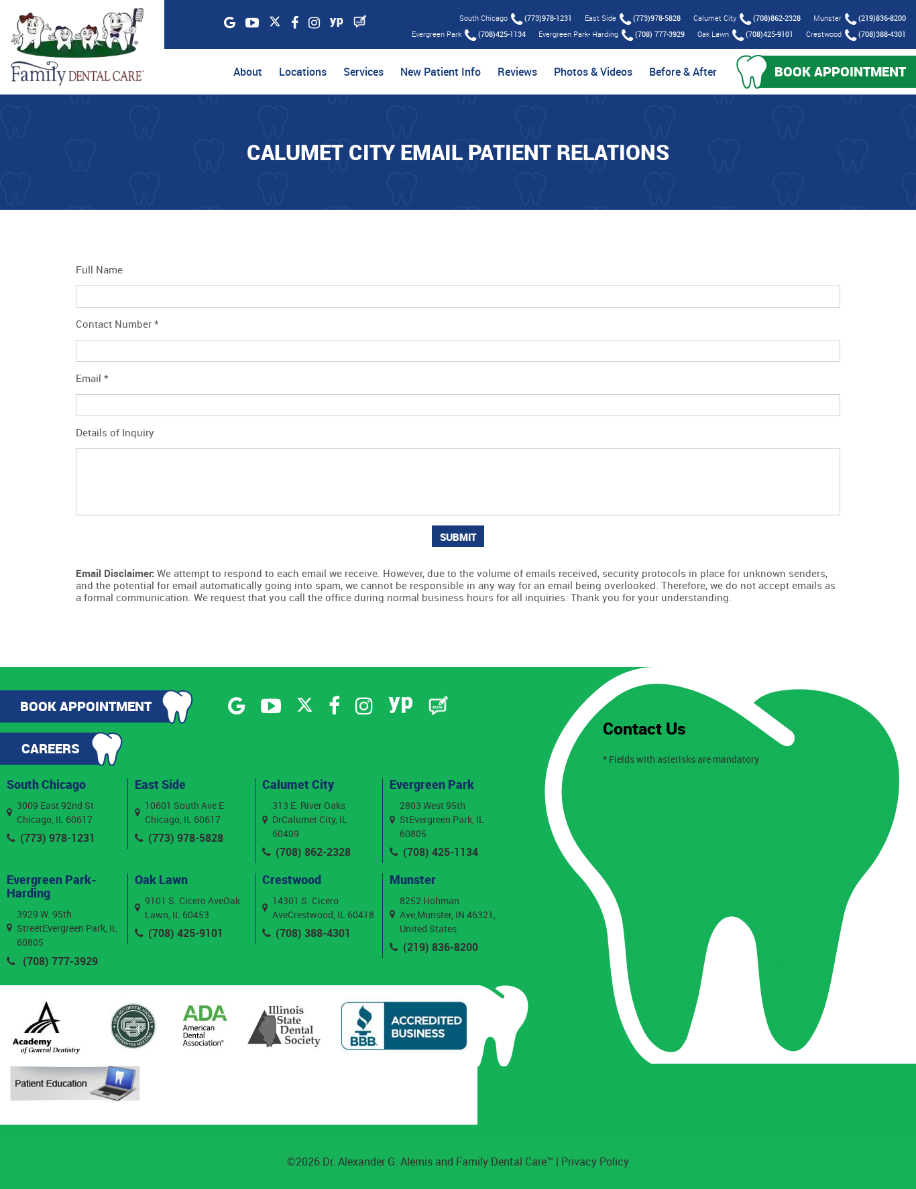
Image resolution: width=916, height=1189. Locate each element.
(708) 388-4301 (313, 933)
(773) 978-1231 (57, 837)
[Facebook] (294, 23)
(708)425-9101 (769, 34)
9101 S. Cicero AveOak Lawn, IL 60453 (192, 907)
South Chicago (46, 784)
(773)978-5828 (657, 18)
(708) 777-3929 (660, 34)
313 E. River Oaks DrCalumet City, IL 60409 (309, 819)
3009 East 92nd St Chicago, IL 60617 (55, 812)
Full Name (99, 269)
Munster (413, 879)
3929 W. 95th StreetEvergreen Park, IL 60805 (67, 928)
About (247, 71)
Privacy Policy (595, 1161)
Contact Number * (117, 324)
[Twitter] (275, 23)
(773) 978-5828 (185, 837)
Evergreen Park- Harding (52, 886)
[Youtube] (252, 23)
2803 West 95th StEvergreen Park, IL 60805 (442, 819)
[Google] (229, 23)
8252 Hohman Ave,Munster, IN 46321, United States (448, 914)
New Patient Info (440, 71)
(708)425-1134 (502, 34)
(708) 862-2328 (313, 851)
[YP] (336, 23)
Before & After (683, 71)
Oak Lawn (161, 879)
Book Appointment (840, 71)
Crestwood (291, 879)
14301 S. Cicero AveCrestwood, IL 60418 (323, 907)
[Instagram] (314, 23)
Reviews (517, 71)
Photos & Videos (593, 71)
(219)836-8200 (882, 18)
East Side (160, 784)
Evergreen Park (432, 784)
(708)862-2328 (777, 18)
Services (363, 71)
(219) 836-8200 (440, 947)
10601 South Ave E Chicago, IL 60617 (184, 812)
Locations (303, 71)
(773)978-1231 (548, 18)
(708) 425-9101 (185, 933)
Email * (92, 378)
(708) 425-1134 (440, 851)
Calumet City (298, 784)
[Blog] (360, 21)
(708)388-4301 (882, 34)
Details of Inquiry (115, 432)
